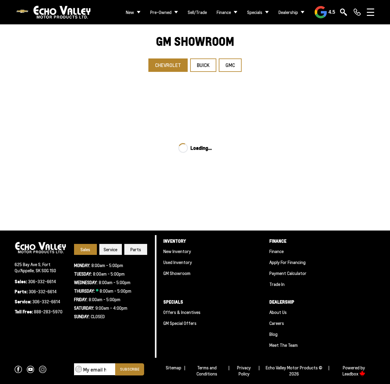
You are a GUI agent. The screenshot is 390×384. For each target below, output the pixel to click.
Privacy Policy (244, 370)
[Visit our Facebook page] (18, 369)
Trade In (277, 284)
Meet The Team (283, 345)
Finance (224, 12)
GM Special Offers (180, 323)
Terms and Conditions (207, 370)
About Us (278, 312)
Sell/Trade (197, 12)
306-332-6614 (42, 281)
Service (110, 249)
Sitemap (173, 367)
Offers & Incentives (181, 312)
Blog (273, 334)
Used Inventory (177, 262)
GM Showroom (176, 273)
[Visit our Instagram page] (42, 369)
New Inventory (177, 251)
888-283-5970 (48, 311)
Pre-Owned (161, 12)
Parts (135, 249)
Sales (85, 249)
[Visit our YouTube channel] (30, 369)
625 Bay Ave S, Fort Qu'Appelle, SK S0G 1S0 (35, 267)
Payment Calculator (288, 273)
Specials (254, 12)
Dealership (288, 12)
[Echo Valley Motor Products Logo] (53, 12)
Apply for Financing (287, 262)
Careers (276, 323)
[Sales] (357, 12)
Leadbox (350, 373)
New (130, 12)
